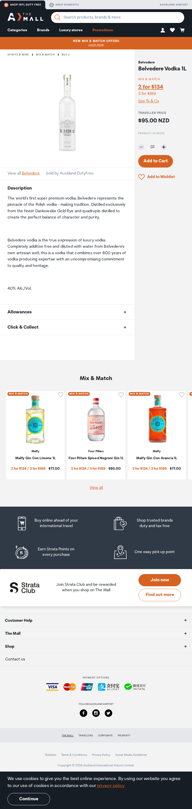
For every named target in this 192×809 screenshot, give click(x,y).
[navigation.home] (25, 17)
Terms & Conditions (74, 755)
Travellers (85, 735)
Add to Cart (156, 161)
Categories (17, 30)
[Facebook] (83, 713)
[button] (163, 30)
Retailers (50, 755)
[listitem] (52, 523)
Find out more (160, 594)
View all (96, 487)
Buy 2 (66, 54)
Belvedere (31, 173)
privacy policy (111, 785)
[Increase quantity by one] (164, 147)
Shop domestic (67, 4)
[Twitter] (108, 713)
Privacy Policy (101, 755)
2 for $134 (150, 87)
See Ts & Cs (148, 101)
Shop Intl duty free (25, 4)
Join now (159, 580)
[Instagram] (96, 713)
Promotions (102, 30)
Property (124, 735)
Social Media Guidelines (131, 755)
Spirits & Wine (18, 54)
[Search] (57, 17)
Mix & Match (45, 54)
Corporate (105, 735)
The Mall (68, 735)
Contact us (15, 659)
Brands (43, 30)
